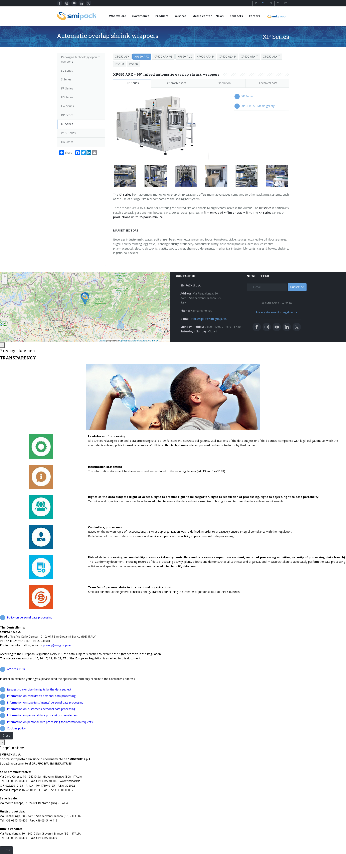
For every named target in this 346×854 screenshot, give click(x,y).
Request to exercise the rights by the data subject (39, 689)
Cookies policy (16, 728)
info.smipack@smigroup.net (209, 319)
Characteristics (176, 83)
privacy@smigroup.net (57, 645)
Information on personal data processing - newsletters (42, 715)
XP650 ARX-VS (163, 56)
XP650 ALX (185, 56)
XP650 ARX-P (205, 56)
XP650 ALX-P (227, 56)
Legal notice (290, 312)
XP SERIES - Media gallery (258, 106)
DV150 (119, 64)
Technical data (268, 83)
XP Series (133, 83)
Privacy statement (267, 312)
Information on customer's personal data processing (41, 709)
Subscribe (297, 287)
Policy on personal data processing (29, 617)
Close (6, 735)
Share (68, 152)
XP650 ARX (142, 56)
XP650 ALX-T (271, 56)
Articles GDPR (16, 669)
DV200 (133, 64)
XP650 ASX (122, 56)
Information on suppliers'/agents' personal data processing (45, 702)
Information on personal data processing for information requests (50, 722)
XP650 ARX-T (249, 56)
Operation (224, 83)
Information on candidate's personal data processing (41, 696)
